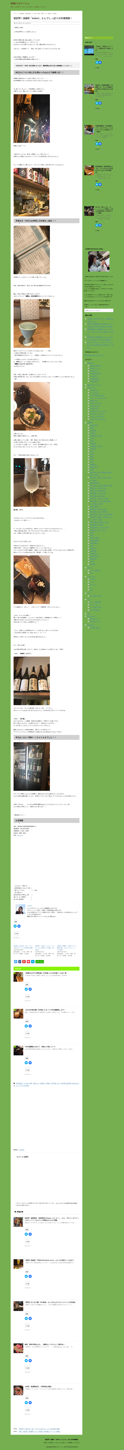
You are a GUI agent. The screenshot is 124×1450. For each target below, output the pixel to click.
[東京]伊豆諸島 (94, 483)
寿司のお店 (93, 401)
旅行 (91, 590)
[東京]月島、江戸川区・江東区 (99, 499)
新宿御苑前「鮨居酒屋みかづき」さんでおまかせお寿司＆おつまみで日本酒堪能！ (104, 169)
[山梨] (92, 454)
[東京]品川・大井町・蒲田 (98, 488)
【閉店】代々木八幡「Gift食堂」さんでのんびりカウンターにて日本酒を (50, 1302)
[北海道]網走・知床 (96, 436)
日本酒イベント (95, 368)
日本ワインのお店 (95, 403)
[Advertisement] (30, 1104)
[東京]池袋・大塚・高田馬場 (98, 512)
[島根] (92, 459)
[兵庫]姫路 (93, 430)
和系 (88, 613)
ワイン (89, 599)
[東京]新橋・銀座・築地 (97, 496)
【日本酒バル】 (55, 1083)
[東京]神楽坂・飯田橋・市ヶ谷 (99, 522)
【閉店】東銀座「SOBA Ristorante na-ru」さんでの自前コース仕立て (49, 1260)
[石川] (92, 535)
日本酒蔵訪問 (94, 381)
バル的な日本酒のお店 (97, 395)
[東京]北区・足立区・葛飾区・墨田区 (101, 485)
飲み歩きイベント (95, 621)
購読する (89, 38)
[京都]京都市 (94, 425)
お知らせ (90, 568)
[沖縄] (92, 533)
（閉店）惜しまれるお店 (97, 419)
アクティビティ (92, 576)
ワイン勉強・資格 (95, 607)
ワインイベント (95, 605)
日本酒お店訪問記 (66, 1083)
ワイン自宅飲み (95, 610)
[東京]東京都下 (94, 506)
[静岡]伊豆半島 (94, 556)
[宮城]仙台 (93, 449)
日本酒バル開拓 (95, 628)
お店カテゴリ (91, 387)
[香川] (92, 561)
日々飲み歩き (91, 616)
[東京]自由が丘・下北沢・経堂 (99, 527)
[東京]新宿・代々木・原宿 (98, 493)
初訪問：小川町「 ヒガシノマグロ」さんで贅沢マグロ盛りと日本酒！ (45, 948)
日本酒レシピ (94, 371)
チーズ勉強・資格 (95, 596)
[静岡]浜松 (93, 559)
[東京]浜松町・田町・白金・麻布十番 (101, 514)
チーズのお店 (94, 393)
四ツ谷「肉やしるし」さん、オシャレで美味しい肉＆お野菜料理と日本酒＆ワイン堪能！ (104, 210)
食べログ (20, 835)
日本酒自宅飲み (95, 379)
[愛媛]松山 (93, 464)
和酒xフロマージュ (20, 3)
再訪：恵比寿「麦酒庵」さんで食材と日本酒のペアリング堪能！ (40, 1431)
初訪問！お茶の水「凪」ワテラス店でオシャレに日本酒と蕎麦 (39, 1429)
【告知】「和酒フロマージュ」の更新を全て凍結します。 (104, 48)
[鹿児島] (92, 564)
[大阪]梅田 (93, 443)
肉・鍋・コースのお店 (97, 416)
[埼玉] (92, 441)
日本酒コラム (91, 625)
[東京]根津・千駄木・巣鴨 (98, 509)
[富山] (92, 451)
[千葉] (92, 438)
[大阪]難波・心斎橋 (96, 446)
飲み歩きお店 (94, 619)
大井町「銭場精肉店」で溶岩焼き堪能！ (39, 1386)
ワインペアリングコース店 (98, 398)
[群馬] (92, 546)
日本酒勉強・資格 (95, 373)
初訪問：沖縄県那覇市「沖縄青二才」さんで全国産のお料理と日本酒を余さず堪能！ (104, 88)
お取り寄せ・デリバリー (94, 385)
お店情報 (90, 422)
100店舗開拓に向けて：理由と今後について (40, 1047)
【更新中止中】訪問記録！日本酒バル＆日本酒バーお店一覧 (46, 973)
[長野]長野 (93, 551)
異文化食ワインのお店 (97, 414)
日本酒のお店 (94, 408)
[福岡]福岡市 (94, 543)
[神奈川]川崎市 (94, 538)
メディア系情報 (95, 570)
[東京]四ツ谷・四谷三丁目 (98, 491)
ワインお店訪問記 (95, 602)
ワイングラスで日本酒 (22, 1086)
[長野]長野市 (94, 554)
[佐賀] (92, 428)
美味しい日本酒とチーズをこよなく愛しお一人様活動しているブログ (62, 1442)
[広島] (92, 462)
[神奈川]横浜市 (94, 540)
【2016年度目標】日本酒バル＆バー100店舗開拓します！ (45, 1010)
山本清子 (21, 1150)
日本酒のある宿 (95, 406)
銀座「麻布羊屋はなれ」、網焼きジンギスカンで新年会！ (45, 1344)
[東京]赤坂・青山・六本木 (98, 530)
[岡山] (92, 457)
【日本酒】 (90, 363)
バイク (92, 582)
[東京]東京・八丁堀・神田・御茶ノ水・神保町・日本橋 (33, 1083)
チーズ (89, 593)
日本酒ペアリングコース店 (98, 411)
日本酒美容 (93, 376)
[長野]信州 (93, 548)
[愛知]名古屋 (94, 467)
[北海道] (92, 433)
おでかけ (93, 579)
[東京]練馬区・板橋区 (96, 525)
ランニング (93, 584)
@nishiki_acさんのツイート (94, 355)
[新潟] (92, 470)
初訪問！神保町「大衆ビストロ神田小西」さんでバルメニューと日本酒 (66, 948)
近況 (91, 573)
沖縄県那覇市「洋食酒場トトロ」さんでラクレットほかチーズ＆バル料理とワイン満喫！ (104, 129)
